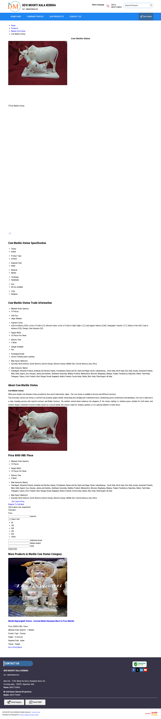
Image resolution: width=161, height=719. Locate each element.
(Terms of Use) (35, 712)
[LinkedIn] (141, 671)
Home (13, 25)
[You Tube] (145, 671)
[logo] (14, 11)
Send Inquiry (147, 16)
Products (14, 28)
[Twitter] (137, 671)
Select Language (98, 5)
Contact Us (75, 16)
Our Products (57, 16)
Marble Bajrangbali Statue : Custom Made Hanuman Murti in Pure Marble (41, 621)
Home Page (16, 16)
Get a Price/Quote (15, 647)
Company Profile (35, 16)
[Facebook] (134, 671)
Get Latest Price (17, 501)
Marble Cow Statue (18, 31)
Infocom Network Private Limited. (29, 715)
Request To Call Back (16, 504)
